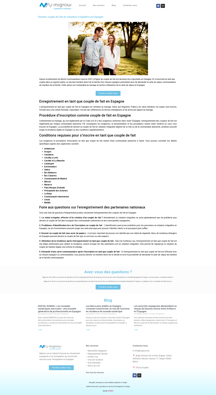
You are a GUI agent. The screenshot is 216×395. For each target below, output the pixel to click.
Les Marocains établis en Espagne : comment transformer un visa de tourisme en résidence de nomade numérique (107, 309)
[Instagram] (163, 6)
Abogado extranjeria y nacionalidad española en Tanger (108, 382)
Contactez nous (130, 5)
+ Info (40, 330)
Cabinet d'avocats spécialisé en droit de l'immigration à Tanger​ (108, 386)
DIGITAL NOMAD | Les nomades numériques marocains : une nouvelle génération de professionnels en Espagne (59, 309)
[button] (108, 93)
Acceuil (82, 5)
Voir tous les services (95, 373)
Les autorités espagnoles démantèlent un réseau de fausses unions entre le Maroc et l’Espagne (155, 309)
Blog (114, 5)
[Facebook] (158, 6)
